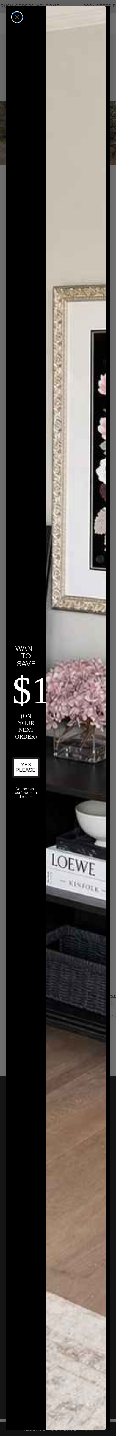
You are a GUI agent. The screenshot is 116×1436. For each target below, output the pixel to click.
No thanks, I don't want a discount (26, 793)
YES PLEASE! (26, 767)
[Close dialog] (17, 17)
